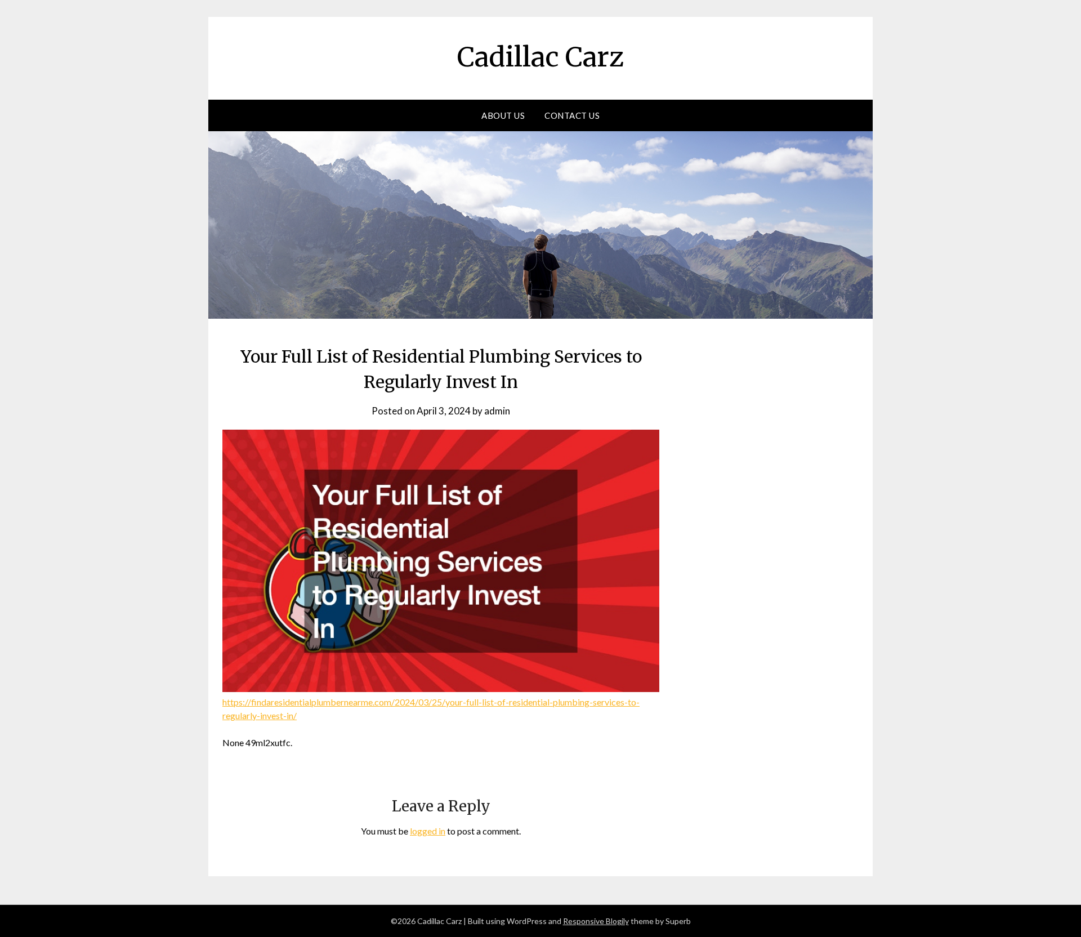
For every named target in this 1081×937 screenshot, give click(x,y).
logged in (427, 831)
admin (497, 411)
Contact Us (572, 115)
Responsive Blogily (596, 921)
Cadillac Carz (540, 57)
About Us (503, 115)
